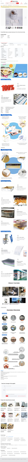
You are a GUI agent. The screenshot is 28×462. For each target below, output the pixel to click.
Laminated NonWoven (9, 439)
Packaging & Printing (5, 5)
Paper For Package (3, 453)
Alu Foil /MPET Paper (3, 440)
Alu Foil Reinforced (23, 439)
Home (1, 5)
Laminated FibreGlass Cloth (17, 439)
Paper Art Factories (3, 451)
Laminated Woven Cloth (3, 439)
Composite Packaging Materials (16, 5)
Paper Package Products (10, 453)
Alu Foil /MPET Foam (23, 440)
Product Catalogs (11, 436)
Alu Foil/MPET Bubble (16, 440)
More (1, 456)
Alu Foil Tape (8, 440)
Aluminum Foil (8, 448)
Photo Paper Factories (16, 451)
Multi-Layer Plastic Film (14, 448)
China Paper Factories (9, 451)
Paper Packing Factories (23, 451)
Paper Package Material (17, 453)
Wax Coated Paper (3, 448)
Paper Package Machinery (4, 455)
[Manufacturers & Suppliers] (14, 1)
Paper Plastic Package (23, 453)
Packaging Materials (10, 5)
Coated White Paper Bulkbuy (12, 455)
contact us (3, 7)
